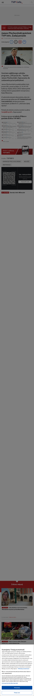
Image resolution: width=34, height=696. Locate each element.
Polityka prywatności (23, 668)
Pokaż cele (17, 692)
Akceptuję (17, 687)
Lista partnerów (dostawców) (10, 683)
